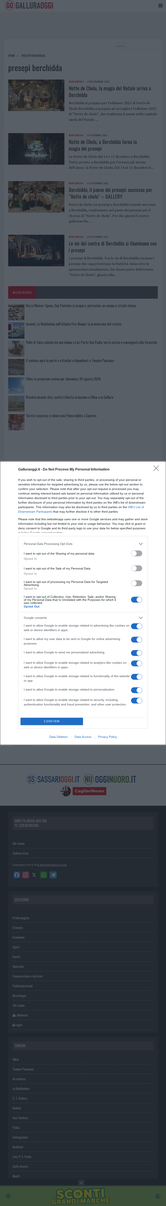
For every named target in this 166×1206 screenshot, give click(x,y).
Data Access (83, 737)
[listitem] (83, 544)
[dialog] (83, 603)
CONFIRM (52, 721)
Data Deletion (58, 737)
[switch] (136, 553)
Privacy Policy (107, 737)
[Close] (157, 470)
